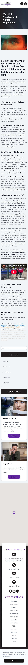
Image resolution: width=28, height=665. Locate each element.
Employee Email (14, 586)
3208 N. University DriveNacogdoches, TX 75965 (14, 560)
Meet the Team (7, 372)
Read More (14, 436)
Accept (14, 661)
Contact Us (6, 382)
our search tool (9, 319)
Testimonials (6, 377)
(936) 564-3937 (14, 569)
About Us (5, 361)
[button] (2, 4)
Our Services (6, 366)
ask (16, 214)
